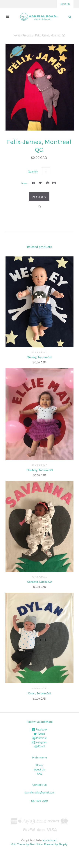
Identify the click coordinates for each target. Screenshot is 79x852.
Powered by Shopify (55, 844)
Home (16, 35)
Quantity (33, 171)
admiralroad (39, 352)
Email (41, 746)
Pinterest (40, 738)
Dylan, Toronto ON (39, 693)
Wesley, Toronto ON (39, 357)
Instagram (41, 742)
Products (28, 35)
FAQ (39, 773)
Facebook (41, 729)
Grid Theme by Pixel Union (27, 844)
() (65, 4)
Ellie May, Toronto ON (39, 470)
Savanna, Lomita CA (39, 581)
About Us (39, 769)
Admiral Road (39, 688)
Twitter (41, 733)
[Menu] (8, 17)
